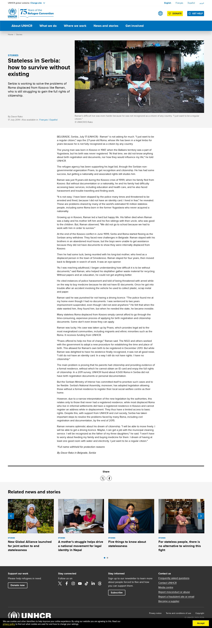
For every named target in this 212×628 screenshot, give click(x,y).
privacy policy (9, 624)
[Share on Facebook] (109, 478)
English (167, 2)
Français (179, 2)
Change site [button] (36, 2)
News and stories (106, 25)
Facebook (67, 583)
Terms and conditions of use (178, 613)
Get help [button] (197, 13)
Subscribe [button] (117, 592)
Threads (100, 583)
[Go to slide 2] (108, 558)
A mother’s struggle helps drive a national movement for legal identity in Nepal (80, 545)
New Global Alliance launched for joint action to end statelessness (30, 545)
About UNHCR (22, 25)
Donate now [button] (18, 585)
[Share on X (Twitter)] (102, 478)
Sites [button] (160, 13)
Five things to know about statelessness (127, 543)
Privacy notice (155, 613)
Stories (19, 34)
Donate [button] (177, 13)
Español (191, 2)
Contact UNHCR (167, 582)
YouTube (80, 583)
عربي (201, 2)
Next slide (201, 516)
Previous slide (11, 516)
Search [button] (151, 13)
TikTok (86, 583)
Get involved (134, 25)
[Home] (28, 13)
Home (10, 34)
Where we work (75, 25)
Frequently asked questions (173, 578)
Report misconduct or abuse (174, 592)
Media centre (165, 587)
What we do (48, 25)
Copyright (199, 613)
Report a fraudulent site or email (176, 596)
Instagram (73, 583)
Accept (201, 623)
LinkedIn (93, 583)
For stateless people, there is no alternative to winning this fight (179, 545)
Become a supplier (168, 601)
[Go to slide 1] (105, 558)
